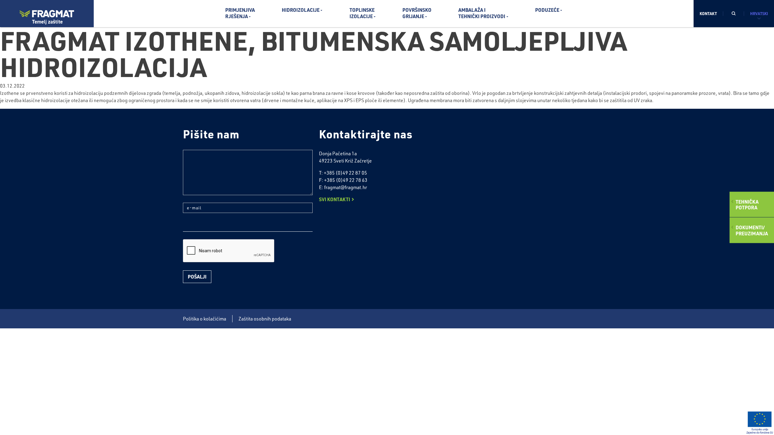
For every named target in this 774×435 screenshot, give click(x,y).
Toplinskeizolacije (362, 13)
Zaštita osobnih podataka (265, 319)
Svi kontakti (334, 199)
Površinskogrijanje (416, 13)
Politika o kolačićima (204, 319)
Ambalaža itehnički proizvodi (481, 13)
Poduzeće (547, 10)
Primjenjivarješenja (240, 13)
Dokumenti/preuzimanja (752, 230)
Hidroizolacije (301, 10)
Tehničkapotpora (747, 204)
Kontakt (708, 13)
